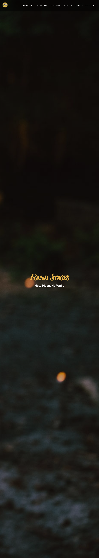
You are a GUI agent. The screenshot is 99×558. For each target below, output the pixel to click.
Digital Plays (42, 5)
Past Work (56, 5)
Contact (77, 5)
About (66, 5)
